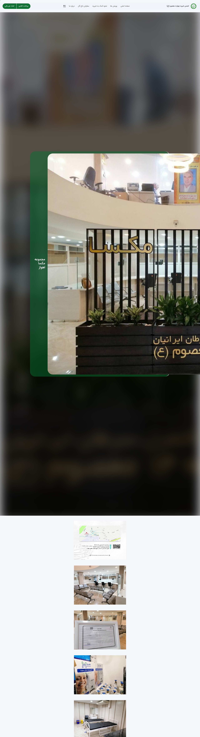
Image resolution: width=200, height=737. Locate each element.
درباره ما (72, 6)
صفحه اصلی (125, 6)
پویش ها (113, 6)
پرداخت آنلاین (23, 6)
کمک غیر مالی (9, 6)
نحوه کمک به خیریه (99, 6)
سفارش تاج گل (83, 6)
